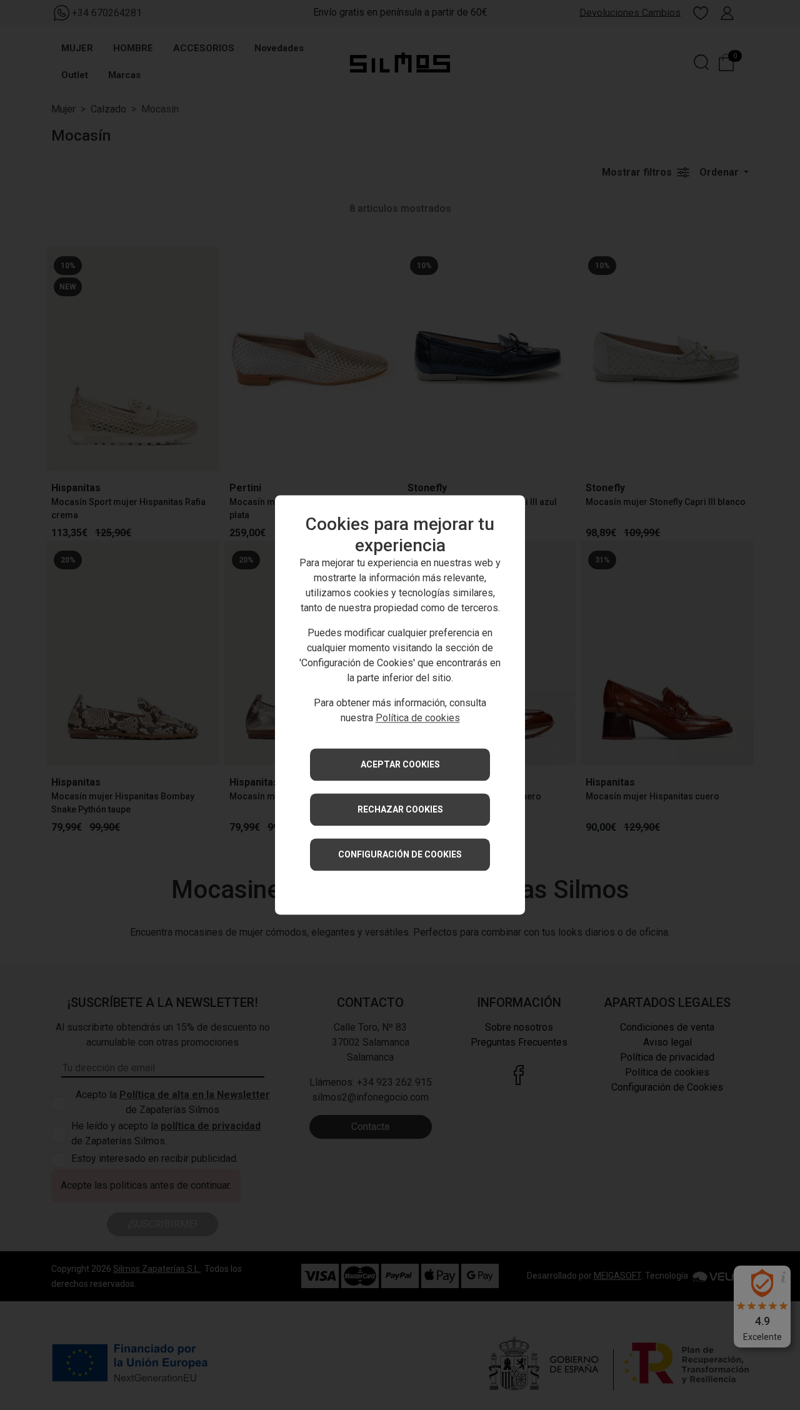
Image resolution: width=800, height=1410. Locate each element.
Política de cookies (418, 718)
